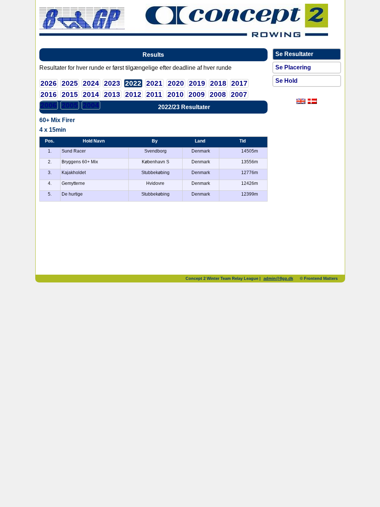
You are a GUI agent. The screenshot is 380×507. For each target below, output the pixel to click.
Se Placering (293, 67)
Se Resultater (294, 54)
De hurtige (72, 194)
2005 (70, 105)
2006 (48, 105)
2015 (70, 94)
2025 (70, 83)
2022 (133, 83)
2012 (133, 94)
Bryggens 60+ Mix (80, 161)
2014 (91, 94)
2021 (154, 83)
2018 (218, 83)
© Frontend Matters (319, 278)
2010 (175, 94)
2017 (239, 83)
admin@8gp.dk (278, 278)
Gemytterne (73, 183)
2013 (112, 94)
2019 (197, 83)
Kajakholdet (74, 172)
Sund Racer (74, 151)
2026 (48, 83)
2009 (197, 94)
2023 (112, 83)
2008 (218, 94)
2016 (48, 94)
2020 (176, 83)
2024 (91, 83)
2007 (239, 94)
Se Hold (286, 81)
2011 (154, 94)
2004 (91, 105)
